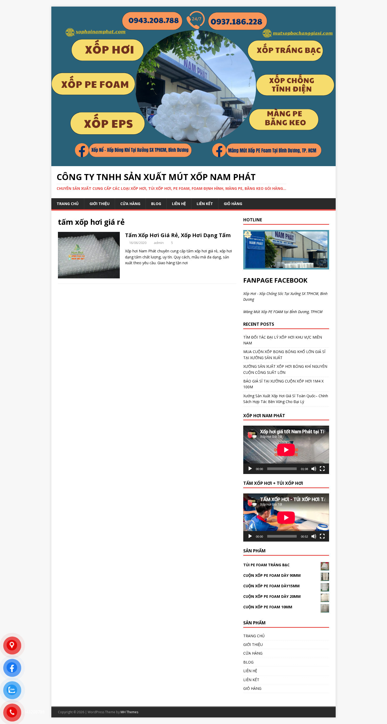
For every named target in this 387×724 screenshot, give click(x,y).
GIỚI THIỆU (100, 203)
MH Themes (129, 712)
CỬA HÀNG (130, 203)
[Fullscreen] (322, 468)
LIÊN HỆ (179, 203)
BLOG (156, 203)
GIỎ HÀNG (233, 203)
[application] (286, 450)
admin (159, 242)
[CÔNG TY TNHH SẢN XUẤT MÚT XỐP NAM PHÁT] (193, 163)
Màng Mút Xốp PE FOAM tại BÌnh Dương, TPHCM (282, 311)
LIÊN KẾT (205, 203)
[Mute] (313, 468)
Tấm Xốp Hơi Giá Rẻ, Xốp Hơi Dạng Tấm (178, 235)
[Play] (250, 468)
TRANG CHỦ (68, 203)
